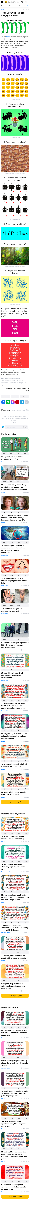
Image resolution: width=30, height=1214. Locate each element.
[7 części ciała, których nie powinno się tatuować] (15, 596)
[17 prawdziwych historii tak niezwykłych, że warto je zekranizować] (15, 661)
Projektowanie (5, 1129)
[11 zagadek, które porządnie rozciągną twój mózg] (15, 444)
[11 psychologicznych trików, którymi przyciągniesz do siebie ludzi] (15, 566)
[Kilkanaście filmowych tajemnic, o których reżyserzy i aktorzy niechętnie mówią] (15, 630)
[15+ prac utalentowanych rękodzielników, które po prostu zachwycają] (15, 1109)
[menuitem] (4, 5)
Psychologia (4, 585)
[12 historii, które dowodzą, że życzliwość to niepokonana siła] (15, 943)
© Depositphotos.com (15, 99)
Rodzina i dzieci (5, 872)
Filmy (2, 650)
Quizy (2, 9)
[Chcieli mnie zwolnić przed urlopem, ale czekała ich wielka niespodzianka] (15, 1172)
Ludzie (3, 522)
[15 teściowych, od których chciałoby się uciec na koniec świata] (15, 852)
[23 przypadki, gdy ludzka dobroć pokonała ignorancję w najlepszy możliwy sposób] (15, 721)
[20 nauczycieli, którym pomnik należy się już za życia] (15, 780)
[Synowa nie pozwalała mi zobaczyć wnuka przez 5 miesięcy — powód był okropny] (15, 913)
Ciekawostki (4, 555)
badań (8, 37)
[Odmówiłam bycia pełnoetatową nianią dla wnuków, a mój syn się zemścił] (15, 1048)
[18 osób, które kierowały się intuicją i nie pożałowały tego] (15, 824)
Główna (3, 492)
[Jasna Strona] (11, 2)
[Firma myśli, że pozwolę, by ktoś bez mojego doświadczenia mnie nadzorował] (15, 1018)
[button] (5, 396)
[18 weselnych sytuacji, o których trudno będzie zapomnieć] (15, 752)
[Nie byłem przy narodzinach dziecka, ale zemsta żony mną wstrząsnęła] (15, 971)
